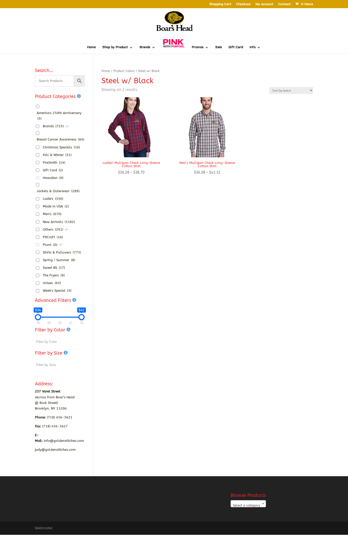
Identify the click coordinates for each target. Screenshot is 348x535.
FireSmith (54, 162)
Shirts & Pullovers (62, 252)
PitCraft (53, 237)
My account (264, 4)
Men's (52, 214)
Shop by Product (115, 47)
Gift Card (236, 47)
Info (253, 47)
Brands (145, 47)
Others (53, 229)
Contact (284, 4)
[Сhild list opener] (67, 126)
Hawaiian (53, 178)
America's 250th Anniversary (59, 115)
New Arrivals (59, 222)
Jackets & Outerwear (58, 191)
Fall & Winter (57, 155)
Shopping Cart (220, 4)
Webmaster (44, 528)
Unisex (52, 283)
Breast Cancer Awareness (60, 139)
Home (91, 47)
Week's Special (57, 290)
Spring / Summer (59, 260)
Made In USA (56, 206)
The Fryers (54, 275)
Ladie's (53, 199)
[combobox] (248, 503)
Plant (50, 245)
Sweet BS (54, 268)
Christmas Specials (61, 147)
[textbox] (248, 505)
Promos (198, 47)
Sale (218, 47)
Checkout (243, 4)
